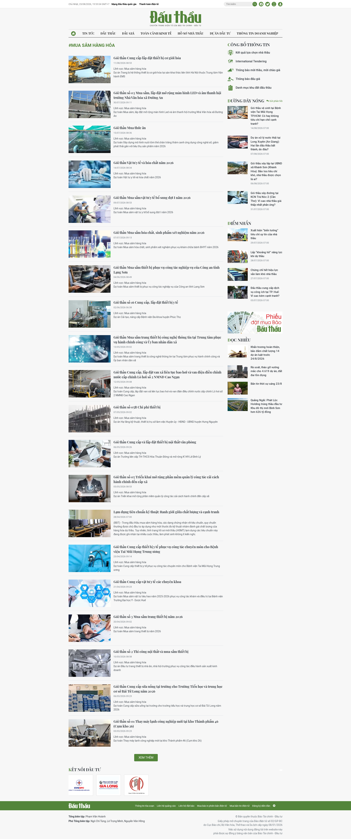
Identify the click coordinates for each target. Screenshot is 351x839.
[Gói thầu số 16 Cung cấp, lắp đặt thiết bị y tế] (90, 314)
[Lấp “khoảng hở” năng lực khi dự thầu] (238, 256)
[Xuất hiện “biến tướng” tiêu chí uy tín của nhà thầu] (238, 234)
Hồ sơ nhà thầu (191, 33)
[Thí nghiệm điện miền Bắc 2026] (79, 785)
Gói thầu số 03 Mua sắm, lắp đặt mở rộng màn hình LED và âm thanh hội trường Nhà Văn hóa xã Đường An (167, 95)
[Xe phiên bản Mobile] (274, 4)
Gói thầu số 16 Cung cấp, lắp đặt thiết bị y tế (146, 302)
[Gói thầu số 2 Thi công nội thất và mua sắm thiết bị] (90, 663)
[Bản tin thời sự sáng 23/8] (238, 388)
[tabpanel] (81, 785)
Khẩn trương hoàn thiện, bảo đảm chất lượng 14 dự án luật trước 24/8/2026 (265, 352)
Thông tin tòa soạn (144, 805)
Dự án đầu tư (220, 33)
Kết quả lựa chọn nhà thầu (253, 52)
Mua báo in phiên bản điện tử (212, 805)
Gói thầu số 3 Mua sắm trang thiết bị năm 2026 (148, 616)
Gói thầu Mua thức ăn (130, 128)
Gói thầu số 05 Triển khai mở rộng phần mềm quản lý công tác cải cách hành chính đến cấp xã (166, 479)
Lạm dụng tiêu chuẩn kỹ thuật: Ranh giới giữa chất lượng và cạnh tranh (166, 512)
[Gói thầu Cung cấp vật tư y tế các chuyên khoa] (90, 593)
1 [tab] (281, 770)
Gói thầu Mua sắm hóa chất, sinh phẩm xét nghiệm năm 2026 (159, 232)
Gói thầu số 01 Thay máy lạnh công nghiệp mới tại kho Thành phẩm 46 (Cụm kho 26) (166, 723)
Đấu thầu (108, 33)
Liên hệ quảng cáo (166, 805)
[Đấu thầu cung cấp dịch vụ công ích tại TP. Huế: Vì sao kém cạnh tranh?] (238, 292)
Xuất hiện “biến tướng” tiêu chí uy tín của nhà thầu (264, 234)
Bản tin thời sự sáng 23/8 (266, 383)
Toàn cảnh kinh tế (156, 33)
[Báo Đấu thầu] (79, 805)
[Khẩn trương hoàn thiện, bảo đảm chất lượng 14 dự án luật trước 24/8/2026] (238, 351)
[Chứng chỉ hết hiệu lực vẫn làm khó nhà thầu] (238, 274)
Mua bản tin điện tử (240, 805)
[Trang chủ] (73, 33)
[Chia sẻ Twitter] (267, 4)
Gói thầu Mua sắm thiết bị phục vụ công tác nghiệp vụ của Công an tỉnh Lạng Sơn (167, 269)
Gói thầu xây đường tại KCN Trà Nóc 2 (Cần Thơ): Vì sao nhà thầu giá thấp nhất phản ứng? (266, 198)
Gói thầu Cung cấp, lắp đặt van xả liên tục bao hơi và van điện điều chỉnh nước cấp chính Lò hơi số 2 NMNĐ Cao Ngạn (167, 374)
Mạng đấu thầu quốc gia (124, 4)
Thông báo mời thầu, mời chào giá (258, 70)
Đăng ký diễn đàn (261, 805)
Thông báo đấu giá (248, 79)
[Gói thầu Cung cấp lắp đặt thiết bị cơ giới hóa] (90, 69)
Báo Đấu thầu (175, 19)
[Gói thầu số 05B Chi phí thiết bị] (90, 418)
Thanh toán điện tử (149, 4)
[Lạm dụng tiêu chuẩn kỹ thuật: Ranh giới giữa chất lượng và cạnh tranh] (90, 523)
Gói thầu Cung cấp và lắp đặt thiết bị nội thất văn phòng (155, 442)
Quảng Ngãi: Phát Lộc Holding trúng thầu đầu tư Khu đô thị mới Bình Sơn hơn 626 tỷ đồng (266, 406)
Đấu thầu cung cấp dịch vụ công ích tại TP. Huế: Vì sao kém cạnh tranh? (265, 291)
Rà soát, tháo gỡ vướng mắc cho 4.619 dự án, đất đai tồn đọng (266, 371)
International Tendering (251, 61)
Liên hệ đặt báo (186, 805)
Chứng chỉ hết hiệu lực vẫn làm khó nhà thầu (264, 271)
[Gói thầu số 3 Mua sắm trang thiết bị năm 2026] (90, 628)
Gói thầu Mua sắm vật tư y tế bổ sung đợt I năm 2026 (152, 197)
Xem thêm (146, 757)
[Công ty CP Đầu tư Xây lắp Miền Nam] (136, 785)
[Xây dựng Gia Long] (108, 785)
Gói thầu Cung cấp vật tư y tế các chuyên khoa (147, 582)
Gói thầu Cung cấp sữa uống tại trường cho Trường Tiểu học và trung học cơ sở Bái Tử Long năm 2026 (168, 688)
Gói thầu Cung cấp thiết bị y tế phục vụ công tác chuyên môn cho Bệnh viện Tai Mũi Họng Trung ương (166, 549)
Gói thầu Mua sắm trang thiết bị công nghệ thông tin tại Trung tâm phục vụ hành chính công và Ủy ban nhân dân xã (167, 339)
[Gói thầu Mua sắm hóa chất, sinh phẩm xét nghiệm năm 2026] (90, 244)
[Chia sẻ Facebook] (261, 4)
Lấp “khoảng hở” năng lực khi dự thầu (266, 254)
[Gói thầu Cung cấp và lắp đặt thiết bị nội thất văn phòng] (90, 453)
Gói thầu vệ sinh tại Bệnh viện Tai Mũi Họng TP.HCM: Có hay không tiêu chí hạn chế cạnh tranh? (266, 115)
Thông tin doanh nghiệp (257, 33)
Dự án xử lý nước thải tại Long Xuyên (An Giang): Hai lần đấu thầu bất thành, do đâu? (265, 143)
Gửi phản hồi (275, 101)
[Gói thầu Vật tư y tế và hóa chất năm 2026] (90, 174)
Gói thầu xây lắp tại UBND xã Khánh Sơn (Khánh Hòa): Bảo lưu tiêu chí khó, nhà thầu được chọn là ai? (266, 171)
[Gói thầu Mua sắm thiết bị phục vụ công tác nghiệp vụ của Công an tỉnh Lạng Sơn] (90, 279)
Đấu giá (128, 33)
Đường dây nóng (246, 100)
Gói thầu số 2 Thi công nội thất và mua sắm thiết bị (151, 651)
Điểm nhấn (239, 223)
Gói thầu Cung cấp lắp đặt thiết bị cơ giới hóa (147, 58)
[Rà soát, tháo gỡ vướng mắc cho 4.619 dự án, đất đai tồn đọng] (238, 371)
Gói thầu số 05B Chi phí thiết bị (137, 407)
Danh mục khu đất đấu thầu (253, 87)
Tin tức (88, 33)
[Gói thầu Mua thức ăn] (90, 139)
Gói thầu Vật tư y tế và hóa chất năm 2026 (143, 163)
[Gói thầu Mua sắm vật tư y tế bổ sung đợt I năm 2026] (90, 209)
